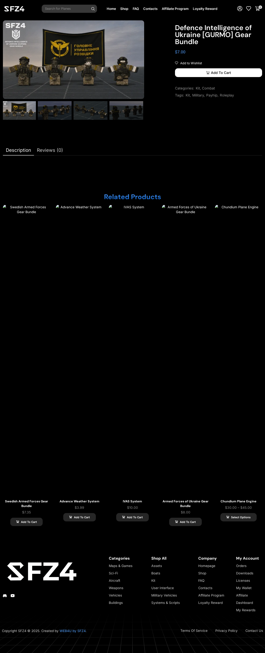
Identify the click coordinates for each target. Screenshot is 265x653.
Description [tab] (18, 150)
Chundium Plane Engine (238, 501)
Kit (198, 88)
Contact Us (254, 631)
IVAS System (132, 501)
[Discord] (5, 595)
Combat (208, 88)
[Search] (93, 9)
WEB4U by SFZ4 (73, 631)
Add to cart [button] (29, 522)
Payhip (211, 95)
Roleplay (227, 95)
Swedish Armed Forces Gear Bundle (26, 503)
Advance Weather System (79, 501)
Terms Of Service (194, 631)
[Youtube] (13, 595)
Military (198, 95)
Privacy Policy (226, 631)
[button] (239, 8)
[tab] (18, 150)
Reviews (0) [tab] (50, 150)
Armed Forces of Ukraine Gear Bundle (186, 503)
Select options (241, 517)
